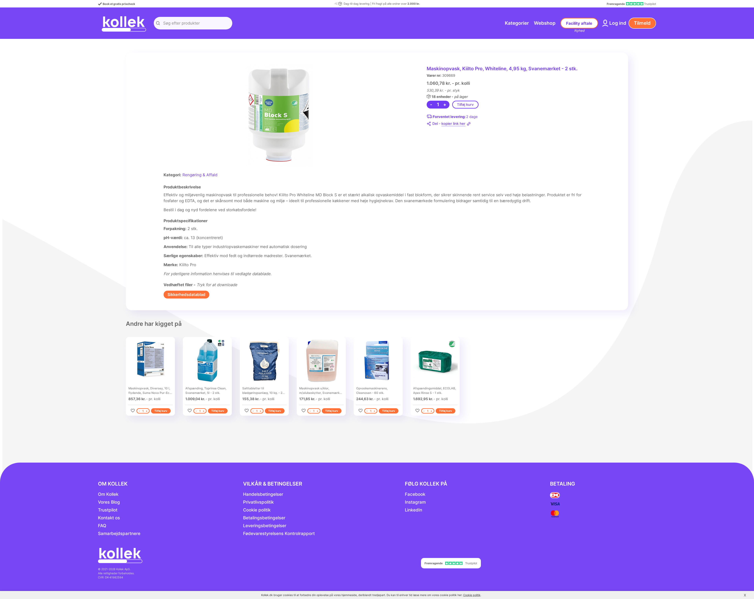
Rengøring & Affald (199, 175)
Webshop (544, 23)
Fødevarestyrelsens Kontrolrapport (279, 533)
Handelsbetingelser (263, 494)
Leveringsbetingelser (264, 525)
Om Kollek (108, 494)
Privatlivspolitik (258, 502)
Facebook (415, 494)
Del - (448, 123)
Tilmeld (642, 23)
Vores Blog (109, 502)
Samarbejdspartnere (119, 533)
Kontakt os (109, 517)
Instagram (415, 502)
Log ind (617, 23)
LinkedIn (413, 509)
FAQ (102, 525)
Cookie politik (257, 509)
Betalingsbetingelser (264, 517)
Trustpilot (107, 509)
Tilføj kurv (465, 104)
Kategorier (517, 23)
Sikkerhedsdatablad (186, 294)
